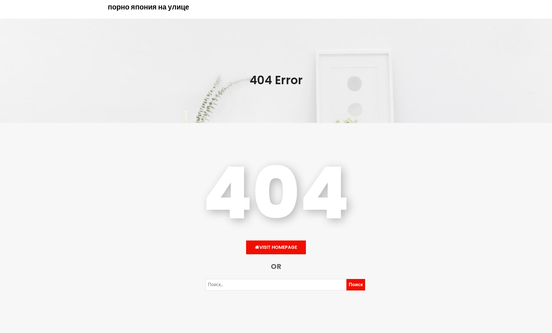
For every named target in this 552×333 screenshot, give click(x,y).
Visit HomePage (278, 247)
